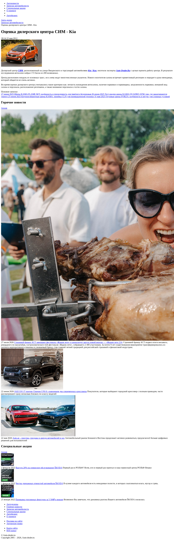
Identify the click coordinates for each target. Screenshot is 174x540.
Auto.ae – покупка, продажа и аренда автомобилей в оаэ (39, 438)
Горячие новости (14, 507)
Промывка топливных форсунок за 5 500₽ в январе (39, 499)
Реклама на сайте (14, 521)
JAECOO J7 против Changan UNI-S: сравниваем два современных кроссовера (50, 391)
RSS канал (11, 530)
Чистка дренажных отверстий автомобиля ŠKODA (39, 483)
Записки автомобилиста (18, 6)
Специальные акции (16, 8)
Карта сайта (12, 528)
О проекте (11, 10)
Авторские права (14, 523)
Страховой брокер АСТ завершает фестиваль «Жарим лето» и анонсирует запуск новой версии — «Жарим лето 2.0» (68, 342)
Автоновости (13, 3)
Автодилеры (12, 504)
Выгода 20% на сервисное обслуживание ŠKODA (39, 468)
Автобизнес (12, 15)
